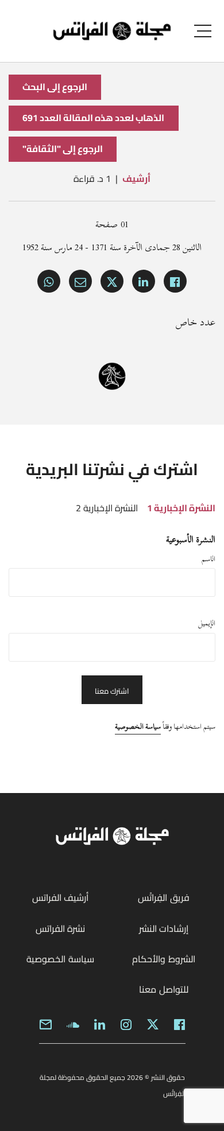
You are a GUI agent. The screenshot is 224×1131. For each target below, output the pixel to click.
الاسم (208, 558)
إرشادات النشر (163, 928)
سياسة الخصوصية (138, 726)
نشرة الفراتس (60, 928)
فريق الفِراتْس (163, 897)
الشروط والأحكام (163, 958)
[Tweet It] (112, 281)
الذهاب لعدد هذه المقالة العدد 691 (93, 117)
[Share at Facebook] (175, 281)
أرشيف (136, 178)
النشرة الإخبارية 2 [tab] (107, 507)
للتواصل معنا (163, 989)
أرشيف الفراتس (60, 897)
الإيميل (206, 623)
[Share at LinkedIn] (143, 281)
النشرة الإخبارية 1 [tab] (181, 507)
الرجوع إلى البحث (54, 86)
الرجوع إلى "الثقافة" (62, 148)
